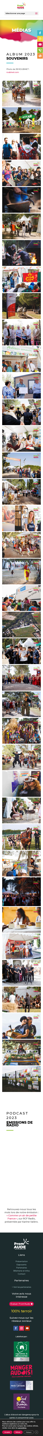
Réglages (29, 1432)
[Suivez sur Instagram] (21, 1328)
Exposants (21, 1265)
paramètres (22, 1428)
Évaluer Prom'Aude (20, 1304)
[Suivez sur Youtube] (27, 1328)
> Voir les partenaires (21, 1287)
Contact (21, 1274)
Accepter (7, 1432)
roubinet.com (12, 72)
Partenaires (21, 1268)
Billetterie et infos (21, 1271)
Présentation (21, 1261)
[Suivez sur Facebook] (15, 1328)
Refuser (18, 1432)
